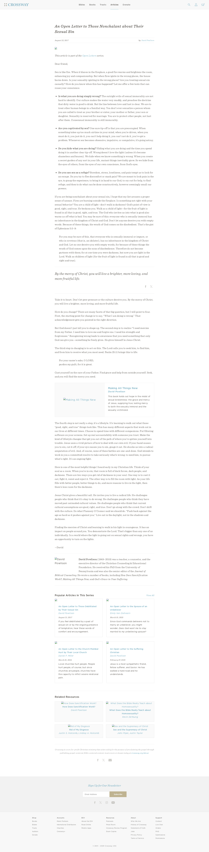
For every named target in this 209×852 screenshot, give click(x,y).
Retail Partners (62, 821)
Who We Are (136, 821)
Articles (114, 5)
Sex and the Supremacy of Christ (130, 730)
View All (150, 595)
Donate (126, 5)
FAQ (157, 831)
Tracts (103, 5)
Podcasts (109, 821)
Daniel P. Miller (66, 656)
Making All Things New (123, 388)
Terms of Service (137, 838)
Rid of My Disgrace (79, 730)
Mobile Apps (86, 828)
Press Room (110, 825)
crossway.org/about (140, 753)
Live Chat (159, 825)
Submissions (160, 835)
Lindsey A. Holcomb (88, 733)
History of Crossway (138, 825)
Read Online (86, 825)
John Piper (122, 733)
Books (92, 5)
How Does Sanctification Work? (78, 707)
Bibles (82, 5)
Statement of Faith (138, 828)
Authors (35, 831)
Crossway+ (61, 831)
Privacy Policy (136, 835)
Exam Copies (111, 831)
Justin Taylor (136, 733)
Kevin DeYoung (130, 717)
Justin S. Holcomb (68, 733)
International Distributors (66, 825)
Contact (159, 821)
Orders (158, 828)
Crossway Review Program (116, 828)
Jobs (132, 831)
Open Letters (89, 55)
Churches (60, 828)
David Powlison (147, 40)
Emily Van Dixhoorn (120, 613)
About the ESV (87, 821)
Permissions (160, 838)
